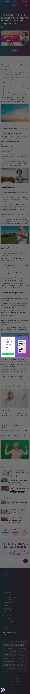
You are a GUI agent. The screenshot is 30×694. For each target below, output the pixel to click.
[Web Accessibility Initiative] (2, 690)
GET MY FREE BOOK (7, 354)
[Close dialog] (28, 337)
